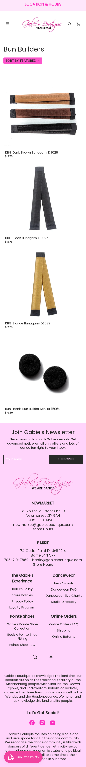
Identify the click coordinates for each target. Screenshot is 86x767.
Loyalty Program (22, 607)
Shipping (63, 630)
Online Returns (63, 636)
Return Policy (22, 589)
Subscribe (66, 459)
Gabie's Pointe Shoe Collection (22, 626)
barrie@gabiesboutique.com (57, 560)
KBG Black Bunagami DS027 (26, 238)
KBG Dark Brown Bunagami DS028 (31, 152)
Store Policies (22, 595)
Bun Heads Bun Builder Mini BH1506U (32, 409)
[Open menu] (7, 24)
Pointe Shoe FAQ (22, 644)
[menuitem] (22, 589)
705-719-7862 (16, 560)
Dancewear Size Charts (63, 595)
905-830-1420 (41, 520)
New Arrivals (63, 583)
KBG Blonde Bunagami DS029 (27, 323)
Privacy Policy (22, 601)
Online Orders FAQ (63, 624)
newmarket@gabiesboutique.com (43, 524)
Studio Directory (63, 602)
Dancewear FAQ (64, 589)
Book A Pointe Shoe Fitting (22, 636)
